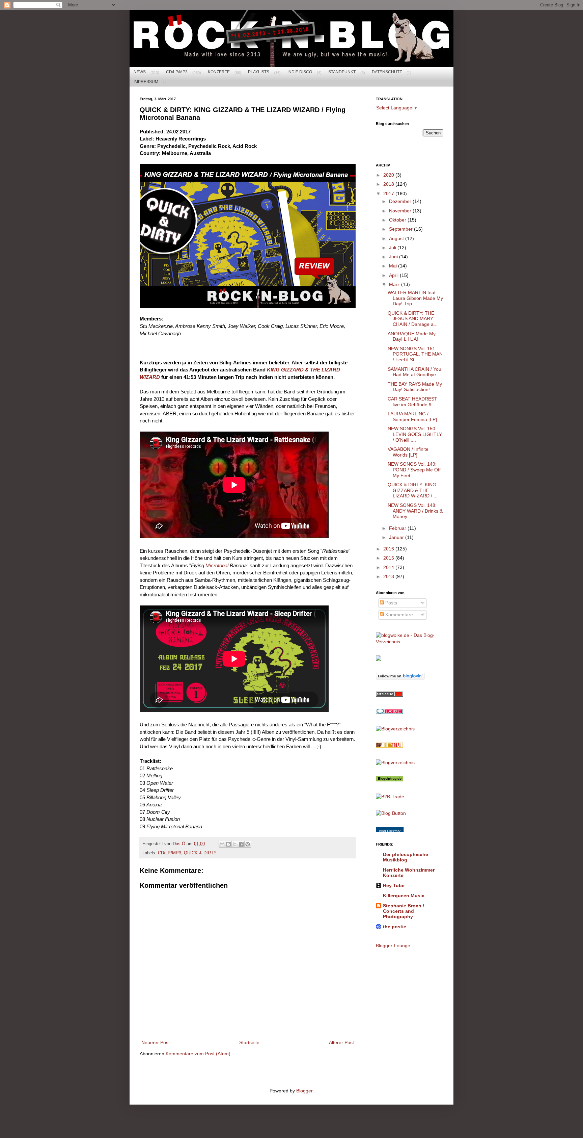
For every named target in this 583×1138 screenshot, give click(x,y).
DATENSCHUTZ (387, 72)
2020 (389, 175)
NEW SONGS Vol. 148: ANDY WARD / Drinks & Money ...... (415, 510)
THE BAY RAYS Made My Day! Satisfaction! (415, 386)
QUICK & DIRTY (200, 853)
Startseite (249, 1042)
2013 (389, 576)
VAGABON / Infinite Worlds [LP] (408, 452)
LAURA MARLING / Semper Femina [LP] (412, 416)
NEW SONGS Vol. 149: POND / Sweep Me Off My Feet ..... (414, 469)
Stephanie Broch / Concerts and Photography (403, 911)
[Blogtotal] (389, 746)
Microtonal (216, 565)
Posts (390, 602)
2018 (389, 184)
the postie (394, 926)
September (401, 229)
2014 (389, 567)
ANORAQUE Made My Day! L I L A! (412, 336)
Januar (397, 537)
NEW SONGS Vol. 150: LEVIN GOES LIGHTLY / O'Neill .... (415, 434)
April (394, 275)
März (395, 284)
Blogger (304, 1090)
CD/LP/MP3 (177, 72)
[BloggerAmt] (395, 728)
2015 (389, 558)
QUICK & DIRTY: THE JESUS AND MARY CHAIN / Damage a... (413, 318)
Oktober (398, 220)
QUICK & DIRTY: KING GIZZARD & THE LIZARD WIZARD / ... (413, 490)
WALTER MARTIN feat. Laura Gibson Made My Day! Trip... (415, 298)
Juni (394, 256)
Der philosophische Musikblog (405, 857)
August (397, 238)
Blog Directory (389, 831)
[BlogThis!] (228, 844)
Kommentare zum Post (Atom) (198, 1053)
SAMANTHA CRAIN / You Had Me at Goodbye (414, 372)
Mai (393, 265)
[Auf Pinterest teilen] (247, 844)
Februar (398, 528)
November (401, 210)
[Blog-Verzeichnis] (389, 712)
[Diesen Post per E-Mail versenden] (222, 844)
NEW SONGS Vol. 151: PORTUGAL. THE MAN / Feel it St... (415, 354)
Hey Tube (394, 885)
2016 (389, 548)
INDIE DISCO (299, 72)
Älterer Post (341, 1042)
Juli (393, 247)
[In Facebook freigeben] (241, 844)
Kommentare (398, 614)
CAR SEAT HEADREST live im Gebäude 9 (412, 401)
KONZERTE (219, 72)
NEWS (140, 72)
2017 (389, 193)
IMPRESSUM (146, 81)
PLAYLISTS (258, 72)
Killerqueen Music (403, 895)
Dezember (401, 201)
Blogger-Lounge (393, 945)
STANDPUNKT (342, 72)
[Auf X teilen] (234, 844)
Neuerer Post (155, 1042)
